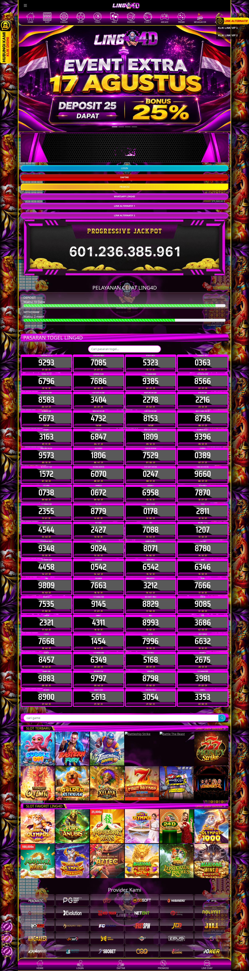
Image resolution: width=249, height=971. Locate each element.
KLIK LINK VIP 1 (228, 27)
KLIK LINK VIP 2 (228, 35)
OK (124, 546)
